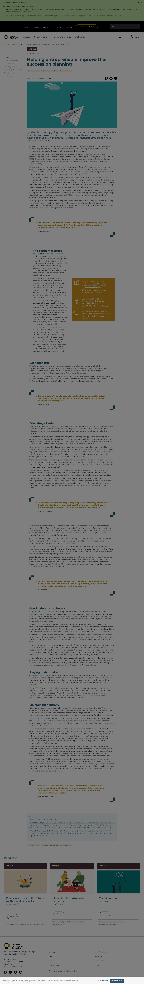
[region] (72, 980)
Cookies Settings (102, 980)
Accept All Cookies (117, 980)
